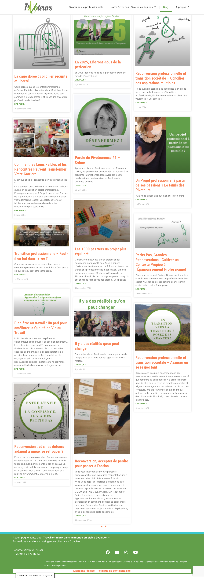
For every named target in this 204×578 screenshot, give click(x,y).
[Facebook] (108, 552)
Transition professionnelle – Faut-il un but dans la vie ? (41, 256)
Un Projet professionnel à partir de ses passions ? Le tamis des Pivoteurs (160, 185)
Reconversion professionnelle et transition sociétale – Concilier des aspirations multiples (160, 78)
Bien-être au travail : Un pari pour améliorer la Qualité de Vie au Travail (40, 328)
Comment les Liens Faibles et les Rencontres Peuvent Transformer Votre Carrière (40, 169)
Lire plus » (20, 104)
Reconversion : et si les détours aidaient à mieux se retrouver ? (39, 449)
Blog (165, 7)
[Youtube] (135, 552)
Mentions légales (84, 570)
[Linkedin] (117, 552)
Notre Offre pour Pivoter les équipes (132, 7)
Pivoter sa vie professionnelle (86, 7)
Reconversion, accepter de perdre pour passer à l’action (101, 463)
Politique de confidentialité (114, 570)
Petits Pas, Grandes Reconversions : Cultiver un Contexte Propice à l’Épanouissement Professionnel (160, 262)
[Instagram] (126, 552)
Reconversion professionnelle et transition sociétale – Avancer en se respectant (161, 362)
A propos (181, 7)
